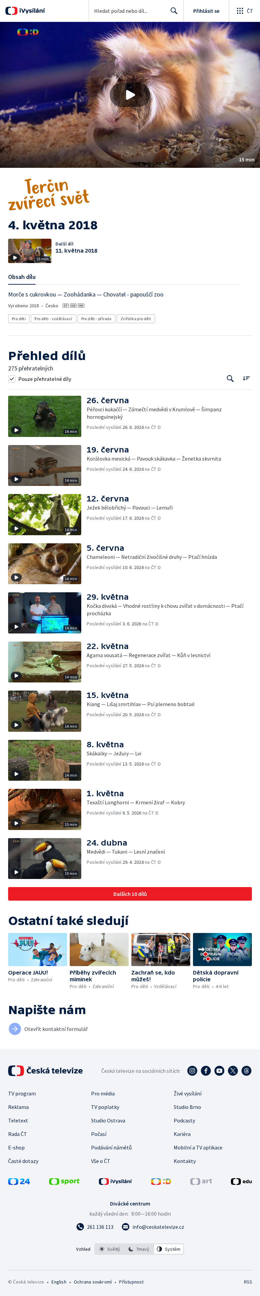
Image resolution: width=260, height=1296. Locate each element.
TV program (22, 1093)
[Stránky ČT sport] (64, 1183)
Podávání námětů (111, 1147)
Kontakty (185, 1161)
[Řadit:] (246, 378)
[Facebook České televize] (205, 1070)
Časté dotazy (23, 1161)
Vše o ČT (100, 1161)
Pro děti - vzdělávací (53, 318)
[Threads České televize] (246, 1070)
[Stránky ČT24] (19, 1183)
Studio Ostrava (108, 1120)
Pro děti (19, 318)
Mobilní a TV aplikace (198, 1147)
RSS (248, 1282)
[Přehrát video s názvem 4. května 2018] (130, 95)
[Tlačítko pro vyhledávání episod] (230, 378)
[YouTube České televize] (219, 1070)
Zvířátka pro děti (136, 318)
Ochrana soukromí (93, 1282)
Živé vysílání (187, 1093)
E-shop (16, 1147)
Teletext (18, 1120)
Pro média (103, 1093)
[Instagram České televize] (192, 1070)
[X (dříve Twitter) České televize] (233, 1070)
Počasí (98, 1134)
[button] (130, 95)
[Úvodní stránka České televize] (46, 1070)
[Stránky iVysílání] (115, 1183)
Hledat (174, 10)
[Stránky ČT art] (201, 1183)
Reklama (18, 1107)
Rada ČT (17, 1134)
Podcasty (184, 1120)
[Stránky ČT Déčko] (161, 1183)
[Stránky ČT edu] (241, 1183)
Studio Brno (187, 1107)
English (58, 1282)
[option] (109, 1249)
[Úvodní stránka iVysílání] (31, 11)
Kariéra (182, 1134)
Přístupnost (131, 1282)
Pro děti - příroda (96, 318)
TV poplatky (105, 1107)
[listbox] (139, 1249)
